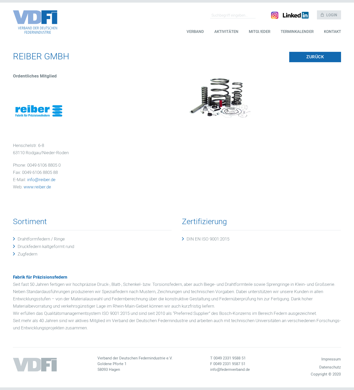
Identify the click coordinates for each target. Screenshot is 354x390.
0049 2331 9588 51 (230, 358)
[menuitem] (195, 35)
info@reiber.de (41, 179)
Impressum (331, 359)
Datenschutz (330, 367)
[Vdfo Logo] (35, 22)
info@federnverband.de (230, 369)
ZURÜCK (315, 57)
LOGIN (331, 15)
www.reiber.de (37, 187)
